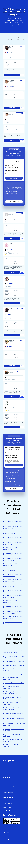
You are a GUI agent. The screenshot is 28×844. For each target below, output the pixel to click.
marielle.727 (9, 283)
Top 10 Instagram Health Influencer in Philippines (13, 669)
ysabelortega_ (10, 86)
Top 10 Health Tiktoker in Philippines (14, 674)
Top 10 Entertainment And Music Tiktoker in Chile (12, 543)
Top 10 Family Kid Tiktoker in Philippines (11, 703)
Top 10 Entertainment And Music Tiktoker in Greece (12, 601)
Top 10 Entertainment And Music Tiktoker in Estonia (12, 580)
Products (5, 770)
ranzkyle (8, 52)
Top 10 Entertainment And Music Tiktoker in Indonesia (12, 612)
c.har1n (8, 314)
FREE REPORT (12, 74)
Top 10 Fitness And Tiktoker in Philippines (12, 745)
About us (5, 772)
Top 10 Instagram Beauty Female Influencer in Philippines (12, 708)
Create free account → (14, 178)
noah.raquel (9, 119)
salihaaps (9, 377)
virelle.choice (10, 407)
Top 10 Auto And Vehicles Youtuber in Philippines (14, 724)
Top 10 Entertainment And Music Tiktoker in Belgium (12, 532)
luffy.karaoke (9, 249)
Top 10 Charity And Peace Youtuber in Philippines (13, 729)
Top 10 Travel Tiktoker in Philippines (13, 665)
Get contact (20, 46)
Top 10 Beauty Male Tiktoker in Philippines (12, 698)
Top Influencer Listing (8, 792)
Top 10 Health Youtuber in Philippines (10, 678)
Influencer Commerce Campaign (10, 789)
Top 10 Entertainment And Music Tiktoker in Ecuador (12, 575)
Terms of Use (6, 832)
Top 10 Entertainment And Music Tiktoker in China (12, 548)
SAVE (22, 74)
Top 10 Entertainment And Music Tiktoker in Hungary (12, 607)
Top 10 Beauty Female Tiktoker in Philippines (13, 714)
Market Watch (6, 781)
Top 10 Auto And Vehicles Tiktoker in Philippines (13, 719)
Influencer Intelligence (8, 784)
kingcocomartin (10, 219)
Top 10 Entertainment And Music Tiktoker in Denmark (12, 569)
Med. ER (15, 64)
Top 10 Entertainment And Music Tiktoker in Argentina (12, 522)
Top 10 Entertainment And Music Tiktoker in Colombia (12, 554)
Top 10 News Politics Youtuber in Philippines (12, 735)
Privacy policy (6, 835)
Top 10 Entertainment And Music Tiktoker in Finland (12, 585)
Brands (4, 767)
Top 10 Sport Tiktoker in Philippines (13, 683)
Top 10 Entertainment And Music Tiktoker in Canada (12, 538)
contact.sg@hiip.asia (7, 803)
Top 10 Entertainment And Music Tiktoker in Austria (12, 527)
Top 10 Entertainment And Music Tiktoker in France (12, 591)
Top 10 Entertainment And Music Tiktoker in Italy (12, 622)
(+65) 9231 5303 (6, 800)
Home (4, 764)
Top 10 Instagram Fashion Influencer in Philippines (13, 740)
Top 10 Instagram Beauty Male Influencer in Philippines (12, 692)
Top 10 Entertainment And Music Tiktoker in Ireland (12, 617)
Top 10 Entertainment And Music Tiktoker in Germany (12, 596)
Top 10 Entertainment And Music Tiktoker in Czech (12, 564)
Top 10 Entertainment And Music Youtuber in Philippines (12, 651)
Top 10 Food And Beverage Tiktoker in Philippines (13, 657)
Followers (7, 61)
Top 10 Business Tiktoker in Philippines (11, 687)
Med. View (16, 61)
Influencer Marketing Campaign (10, 786)
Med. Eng (7, 64)
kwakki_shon (9, 346)
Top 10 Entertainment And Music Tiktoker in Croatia (12, 559)
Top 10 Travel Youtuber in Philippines (14, 661)
